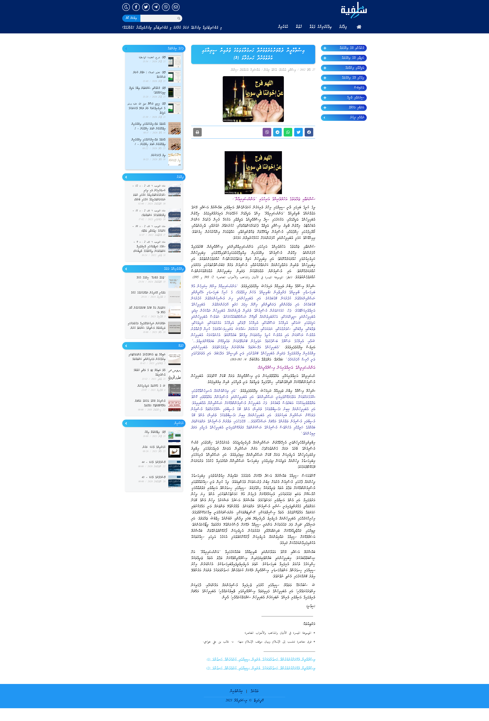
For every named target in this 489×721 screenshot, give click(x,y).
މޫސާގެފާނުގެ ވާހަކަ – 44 (153, 462)
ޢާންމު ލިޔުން (270, 70)
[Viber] (166, 7)
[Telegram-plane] (156, 7)
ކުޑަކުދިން (283, 27)
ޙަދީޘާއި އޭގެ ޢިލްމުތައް (353, 58)
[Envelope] (176, 7)
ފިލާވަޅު (343, 27)
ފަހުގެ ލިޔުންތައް (176, 48)
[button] (309, 132)
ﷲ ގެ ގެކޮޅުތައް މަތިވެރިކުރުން (151, 386)
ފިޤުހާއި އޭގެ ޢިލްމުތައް (353, 78)
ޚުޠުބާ (299, 27)
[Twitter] (146, 7)
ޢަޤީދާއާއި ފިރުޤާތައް (354, 68)
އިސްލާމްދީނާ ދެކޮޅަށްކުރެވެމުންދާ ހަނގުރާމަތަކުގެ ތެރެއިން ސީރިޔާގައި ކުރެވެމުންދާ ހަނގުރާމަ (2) (260, 668)
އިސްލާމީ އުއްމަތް (287, 70)
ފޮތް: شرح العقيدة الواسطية (152, 58)
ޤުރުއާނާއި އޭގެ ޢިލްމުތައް (352, 48)
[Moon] (126, 7)
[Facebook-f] (136, 7)
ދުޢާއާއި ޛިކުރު (357, 117)
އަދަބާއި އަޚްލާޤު (356, 107)
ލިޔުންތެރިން (236, 691)
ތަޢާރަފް (254, 691)
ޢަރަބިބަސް (359, 88)
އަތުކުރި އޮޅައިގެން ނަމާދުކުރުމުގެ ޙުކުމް (148, 293)
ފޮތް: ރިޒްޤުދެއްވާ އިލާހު (155, 432)
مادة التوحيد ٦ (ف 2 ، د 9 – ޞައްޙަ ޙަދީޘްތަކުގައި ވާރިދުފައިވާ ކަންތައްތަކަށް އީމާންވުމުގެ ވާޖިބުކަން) (149, 246)
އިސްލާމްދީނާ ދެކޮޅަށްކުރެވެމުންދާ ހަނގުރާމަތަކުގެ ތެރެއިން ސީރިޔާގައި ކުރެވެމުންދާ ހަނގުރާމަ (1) (261, 659)
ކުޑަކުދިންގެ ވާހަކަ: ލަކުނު (154, 447)
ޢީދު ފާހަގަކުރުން (158, 155)
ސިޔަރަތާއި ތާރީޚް (355, 97)
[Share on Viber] (267, 132)
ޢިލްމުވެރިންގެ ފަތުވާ (321, 27)
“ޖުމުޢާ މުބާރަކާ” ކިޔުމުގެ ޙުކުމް (151, 278)
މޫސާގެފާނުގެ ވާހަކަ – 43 (153, 478)
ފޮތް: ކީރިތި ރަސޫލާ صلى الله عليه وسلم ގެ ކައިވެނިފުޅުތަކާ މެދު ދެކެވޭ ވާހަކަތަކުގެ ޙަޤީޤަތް (146, 108)
